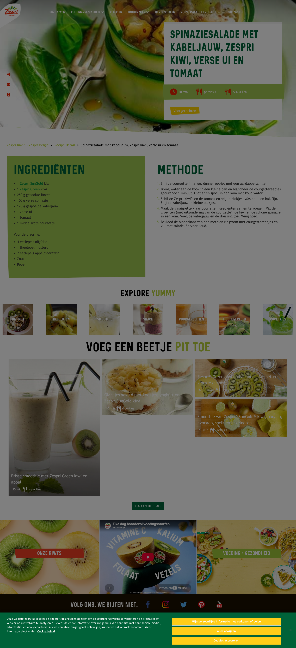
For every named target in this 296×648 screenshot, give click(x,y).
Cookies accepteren (226, 640)
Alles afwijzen (226, 631)
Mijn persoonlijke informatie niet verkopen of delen (226, 621)
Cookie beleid (46, 631)
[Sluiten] (290, 630)
